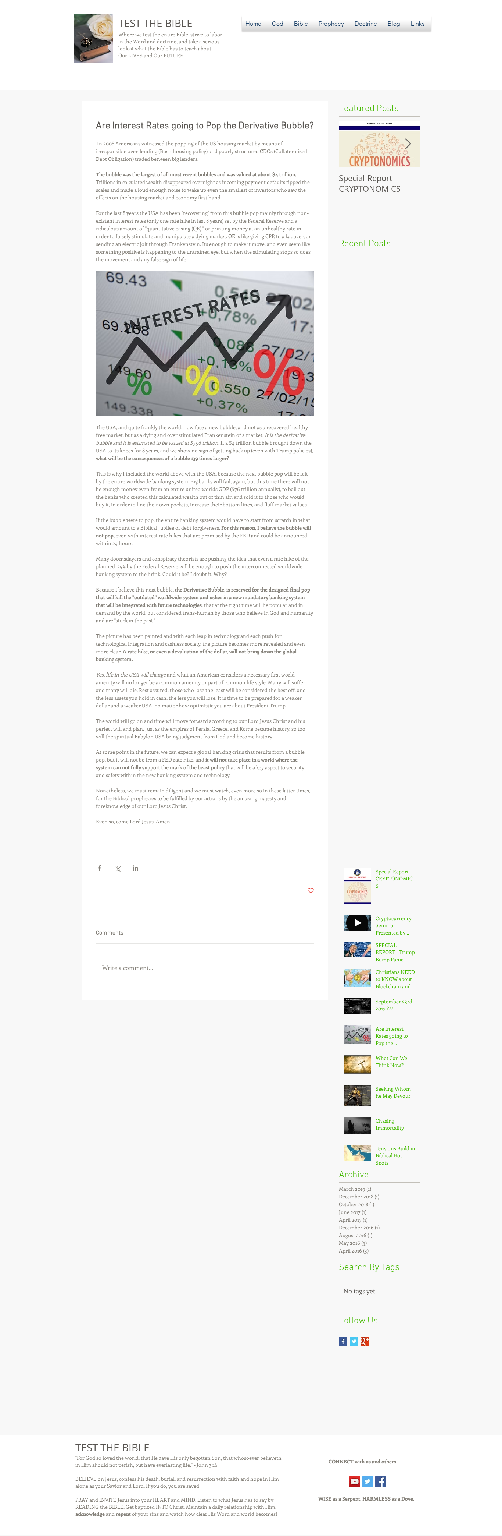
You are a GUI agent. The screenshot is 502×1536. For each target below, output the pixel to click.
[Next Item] (408, 144)
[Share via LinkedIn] (135, 868)
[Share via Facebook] (99, 868)
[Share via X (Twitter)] (117, 868)
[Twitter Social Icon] (367, 1481)
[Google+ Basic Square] (365, 1341)
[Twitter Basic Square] (354, 1341)
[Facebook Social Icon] (380, 1481)
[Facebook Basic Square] (343, 1341)
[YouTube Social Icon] (354, 1481)
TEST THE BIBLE (155, 23)
